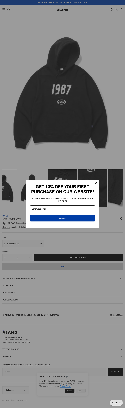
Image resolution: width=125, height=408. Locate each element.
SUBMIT (62, 218)
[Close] (96, 183)
